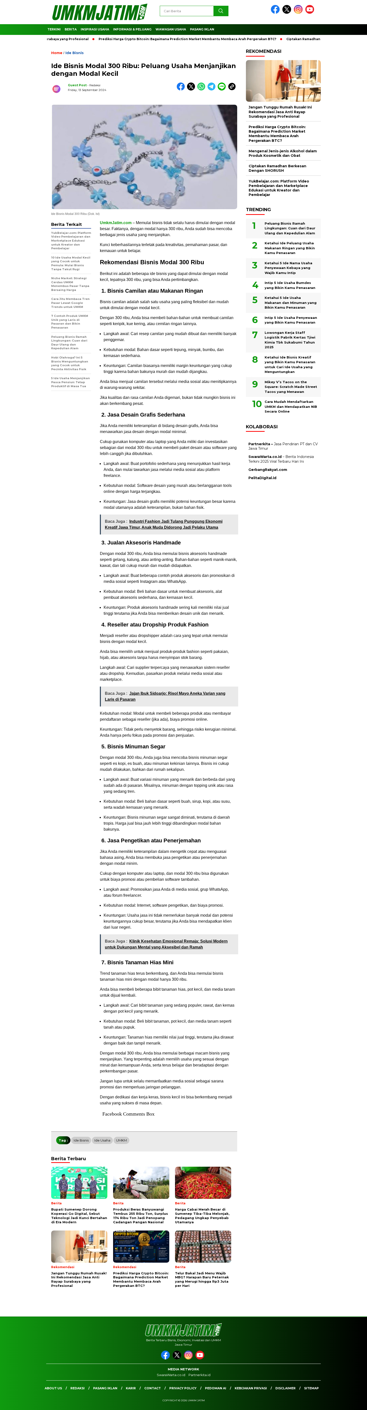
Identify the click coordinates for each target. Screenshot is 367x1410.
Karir (131, 1388)
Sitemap (311, 1388)
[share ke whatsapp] (202, 89)
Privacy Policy (182, 1388)
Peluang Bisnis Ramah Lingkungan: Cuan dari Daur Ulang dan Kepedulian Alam (290, 228)
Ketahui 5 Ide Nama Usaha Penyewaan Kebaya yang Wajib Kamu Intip (288, 267)
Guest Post (77, 85)
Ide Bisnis (74, 53)
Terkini (54, 29)
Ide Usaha (102, 1140)
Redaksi (77, 1388)
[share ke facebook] (182, 89)
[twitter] (287, 12)
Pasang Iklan (202, 29)
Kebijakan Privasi (251, 1388)
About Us (53, 1388)
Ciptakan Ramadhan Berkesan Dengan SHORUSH (300, 39)
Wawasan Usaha (171, 29)
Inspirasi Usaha (95, 29)
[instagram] (299, 12)
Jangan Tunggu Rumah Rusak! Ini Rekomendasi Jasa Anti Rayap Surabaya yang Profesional (280, 111)
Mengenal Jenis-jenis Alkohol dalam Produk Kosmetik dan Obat (283, 153)
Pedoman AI (215, 1388)
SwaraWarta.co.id (171, 1375)
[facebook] (276, 12)
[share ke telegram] (212, 89)
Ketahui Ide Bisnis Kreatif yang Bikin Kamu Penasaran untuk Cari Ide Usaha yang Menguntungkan (290, 364)
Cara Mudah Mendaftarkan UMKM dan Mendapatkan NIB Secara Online (291, 406)
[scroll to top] (352, 1402)
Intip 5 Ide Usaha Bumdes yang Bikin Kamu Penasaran (290, 285)
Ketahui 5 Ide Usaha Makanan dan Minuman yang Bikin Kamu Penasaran (291, 302)
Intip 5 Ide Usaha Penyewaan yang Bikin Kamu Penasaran (291, 319)
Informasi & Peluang (132, 29)
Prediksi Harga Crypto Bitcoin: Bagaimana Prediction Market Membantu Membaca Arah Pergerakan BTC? (160, 39)
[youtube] (310, 12)
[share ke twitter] (192, 89)
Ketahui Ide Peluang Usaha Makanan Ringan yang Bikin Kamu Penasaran (290, 248)
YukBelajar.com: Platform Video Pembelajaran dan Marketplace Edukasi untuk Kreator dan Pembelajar (279, 188)
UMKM (121, 1140)
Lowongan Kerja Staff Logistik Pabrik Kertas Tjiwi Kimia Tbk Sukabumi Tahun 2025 (290, 339)
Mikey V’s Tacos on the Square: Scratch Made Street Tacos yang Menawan (291, 386)
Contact (152, 1388)
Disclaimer (285, 1388)
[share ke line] (223, 89)
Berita (71, 29)
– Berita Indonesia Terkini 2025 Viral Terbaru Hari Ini (281, 458)
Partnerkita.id (199, 1375)
